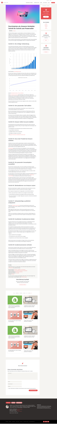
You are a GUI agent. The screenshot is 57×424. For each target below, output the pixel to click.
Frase (15, 270)
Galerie (46, 16)
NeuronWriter (25, 270)
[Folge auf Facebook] (43, 421)
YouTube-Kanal (10, 267)
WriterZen (15, 269)
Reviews (46, 28)
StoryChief (17, 270)
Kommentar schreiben (23, 284)
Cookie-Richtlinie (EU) (32, 421)
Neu (46, 23)
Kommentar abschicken (33, 390)
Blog (49, 2)
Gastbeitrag (13, 421)
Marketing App (36, 2)
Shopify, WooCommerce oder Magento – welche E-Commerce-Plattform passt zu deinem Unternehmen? (14, 306)
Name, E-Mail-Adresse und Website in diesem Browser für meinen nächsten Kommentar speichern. (22, 388)
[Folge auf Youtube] (47, 421)
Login (50, 0)
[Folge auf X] (45, 421)
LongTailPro (19, 269)
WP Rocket (17, 271)
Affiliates (10, 421)
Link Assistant (23, 269)
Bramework (21, 270)
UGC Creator (17, 421)
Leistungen (45, 2)
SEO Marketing (10, 148)
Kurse (41, 2)
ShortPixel (20, 271)
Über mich (8, 402)
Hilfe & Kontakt (19, 402)
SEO (46, 27)
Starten (46, 40)
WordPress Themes (29, 2)
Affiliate (13, 402)
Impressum (21, 421)
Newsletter (7, 421)
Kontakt (48, 0)
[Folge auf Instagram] (48, 421)
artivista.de (18, 410)
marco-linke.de (19, 411)
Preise (53, 2)
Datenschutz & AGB (25, 421)
